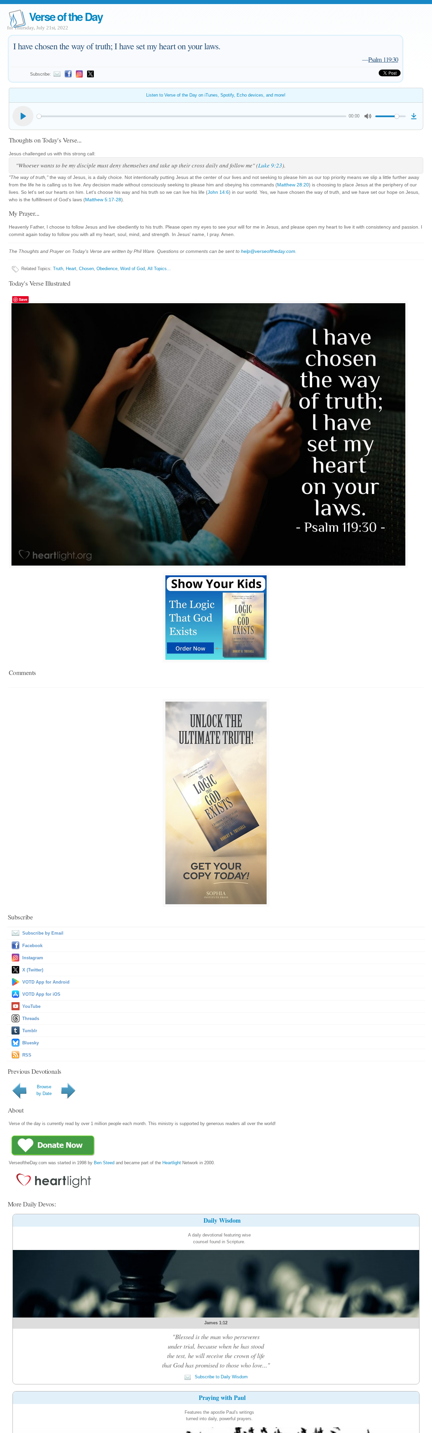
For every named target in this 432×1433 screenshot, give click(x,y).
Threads (30, 1018)
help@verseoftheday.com (268, 251)
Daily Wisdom (222, 1220)
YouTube (31, 1006)
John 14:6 (218, 192)
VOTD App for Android (46, 982)
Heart (71, 268)
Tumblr (29, 1030)
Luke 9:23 (270, 165)
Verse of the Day (66, 16)
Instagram (32, 957)
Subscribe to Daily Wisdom (220, 1376)
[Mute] (368, 116)
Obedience (107, 268)
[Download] (414, 116)
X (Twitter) (32, 969)
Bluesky (30, 1042)
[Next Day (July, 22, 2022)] (69, 1098)
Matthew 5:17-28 (103, 199)
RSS (26, 1055)
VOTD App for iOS (41, 994)
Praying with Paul (222, 1397)
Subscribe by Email (42, 933)
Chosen (86, 268)
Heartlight (171, 1162)
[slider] (191, 116)
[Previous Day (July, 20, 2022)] (20, 1098)
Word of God (132, 268)
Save (23, 299)
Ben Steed (104, 1162)
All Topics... (159, 268)
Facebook (32, 945)
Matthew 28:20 (293, 184)
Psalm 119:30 (383, 59)
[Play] (22, 116)
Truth (58, 268)
